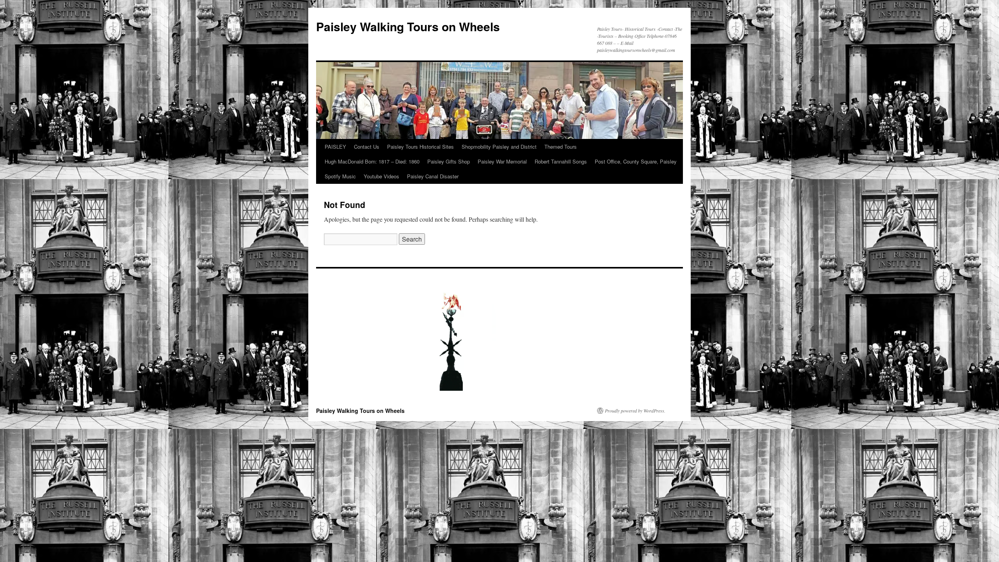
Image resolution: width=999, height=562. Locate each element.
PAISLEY (335, 146)
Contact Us (366, 146)
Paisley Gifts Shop (448, 161)
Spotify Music (340, 176)
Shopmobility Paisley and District (499, 146)
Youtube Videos (381, 176)
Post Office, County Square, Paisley (636, 161)
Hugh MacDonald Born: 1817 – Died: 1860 (372, 161)
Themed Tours (560, 146)
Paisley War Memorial (502, 161)
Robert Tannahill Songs (561, 161)
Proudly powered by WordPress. (635, 410)
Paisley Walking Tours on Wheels (408, 26)
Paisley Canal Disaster (433, 176)
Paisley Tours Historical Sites (420, 146)
